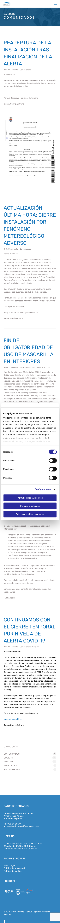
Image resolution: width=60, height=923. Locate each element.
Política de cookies (13, 871)
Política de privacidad (14, 868)
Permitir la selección (30, 506)
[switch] (53, 460)
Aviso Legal (9, 865)
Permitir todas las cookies (30, 497)
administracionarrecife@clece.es (18, 701)
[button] (55, 3)
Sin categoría (12, 769)
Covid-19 (39, 367)
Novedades (10, 765)
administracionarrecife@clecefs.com (21, 826)
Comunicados (25, 70)
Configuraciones (43, 489)
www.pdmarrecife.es (13, 719)
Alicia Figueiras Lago (14, 367)
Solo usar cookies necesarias (30, 514)
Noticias (47, 367)
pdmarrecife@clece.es (45, 701)
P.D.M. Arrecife (12, 70)
